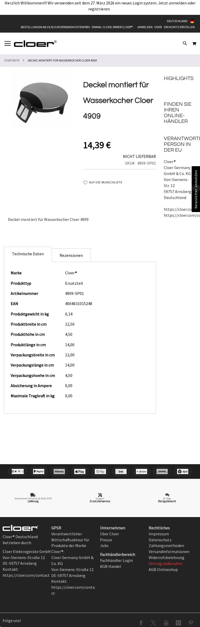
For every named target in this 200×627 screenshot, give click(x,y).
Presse (106, 539)
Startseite (11, 60)
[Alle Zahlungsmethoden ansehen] (100, 471)
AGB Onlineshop (163, 569)
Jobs (104, 545)
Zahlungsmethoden (166, 545)
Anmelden (145, 27)
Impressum (159, 533)
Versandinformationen (169, 551)
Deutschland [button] (177, 21)
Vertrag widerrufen (165, 563)
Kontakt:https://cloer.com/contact (73, 587)
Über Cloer (109, 533)
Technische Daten (28, 253)
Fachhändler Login (116, 560)
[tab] (28, 254)
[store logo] (35, 43)
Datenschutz (160, 539)
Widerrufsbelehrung (166, 557)
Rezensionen (71, 255)
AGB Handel (110, 566)
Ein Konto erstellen (179, 27)
